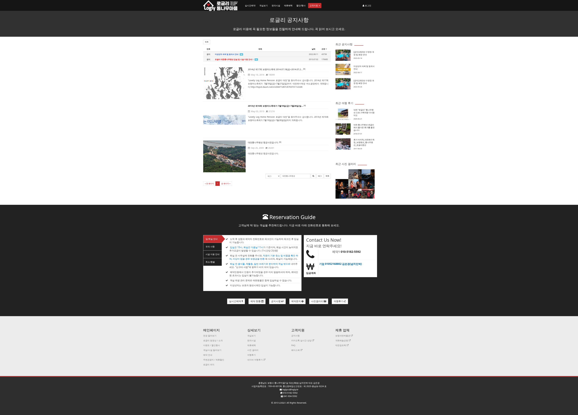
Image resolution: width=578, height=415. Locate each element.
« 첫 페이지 (209, 183)
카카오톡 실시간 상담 (301, 340)
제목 (260, 49)
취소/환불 (210, 261)
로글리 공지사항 (289, 19)
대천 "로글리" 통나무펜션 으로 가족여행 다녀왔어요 (364, 112)
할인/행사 (301, 5)
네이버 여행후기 (255, 359)
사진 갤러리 (252, 350)
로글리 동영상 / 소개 (213, 340)
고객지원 (314, 5)
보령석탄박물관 (343, 335)
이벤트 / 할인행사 (211, 345)
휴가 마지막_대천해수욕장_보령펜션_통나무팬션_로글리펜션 (364, 142)
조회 (323, 49)
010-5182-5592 (351, 252)
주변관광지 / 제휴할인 (213, 359)
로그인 (367, 5)
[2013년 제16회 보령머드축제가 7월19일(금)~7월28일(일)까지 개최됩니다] (224, 120)
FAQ (293, 345)
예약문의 (296, 301)
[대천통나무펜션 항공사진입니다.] (224, 156)
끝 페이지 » (225, 183)
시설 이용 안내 (212, 254)
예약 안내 (207, 354)
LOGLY (282, 402)
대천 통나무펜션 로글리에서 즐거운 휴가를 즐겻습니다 (364, 127)
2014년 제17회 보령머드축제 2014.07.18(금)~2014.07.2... (275, 69)
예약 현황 (255, 301)
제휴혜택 (288, 5)
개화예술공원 (342, 340)
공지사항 (276, 301)
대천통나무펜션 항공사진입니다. (263, 142)
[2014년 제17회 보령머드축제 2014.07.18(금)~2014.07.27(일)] (224, 83)
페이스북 (295, 350)
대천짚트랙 (340, 345)
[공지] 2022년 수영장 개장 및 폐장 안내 (364, 82)
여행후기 (339, 301)
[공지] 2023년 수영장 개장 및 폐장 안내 (364, 53)
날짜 (313, 49)
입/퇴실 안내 (212, 238)
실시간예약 (250, 5)
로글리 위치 (208, 364)
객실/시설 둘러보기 (212, 350)
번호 (208, 49)
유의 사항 (210, 246)
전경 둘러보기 (209, 335)
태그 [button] (320, 176)
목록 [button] (206, 42)
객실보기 (263, 5)
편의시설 (276, 5)
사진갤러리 (317, 301)
